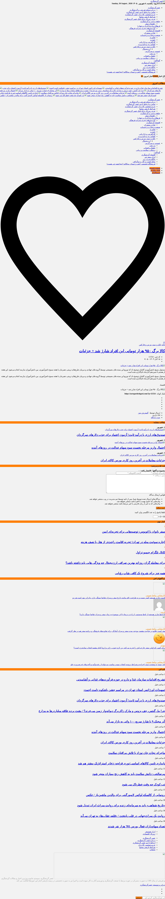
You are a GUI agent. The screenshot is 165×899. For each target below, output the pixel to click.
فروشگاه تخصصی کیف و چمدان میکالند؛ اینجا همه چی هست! (131, 72)
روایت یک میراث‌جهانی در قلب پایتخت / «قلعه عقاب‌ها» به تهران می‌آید (122, 815)
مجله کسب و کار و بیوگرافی (144, 70)
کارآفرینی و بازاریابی (147, 42)
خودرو (152, 40)
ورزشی (152, 54)
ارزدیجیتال (146, 49)
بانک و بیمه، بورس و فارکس (144, 47)
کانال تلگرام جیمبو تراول (150, 552)
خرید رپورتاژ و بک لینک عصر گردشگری (139, 19)
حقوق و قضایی (149, 56)
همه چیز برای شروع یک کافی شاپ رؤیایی (140, 573)
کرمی (162, 612)
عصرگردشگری (154, 8)
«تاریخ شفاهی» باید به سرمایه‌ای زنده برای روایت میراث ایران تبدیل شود (121, 805)
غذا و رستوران (149, 33)
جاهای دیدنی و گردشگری (150, 21)
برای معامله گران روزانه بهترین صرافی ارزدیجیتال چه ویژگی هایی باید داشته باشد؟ (115, 562)
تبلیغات (152, 850)
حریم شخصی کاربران (146, 845)
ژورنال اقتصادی (149, 834)
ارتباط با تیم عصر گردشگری (144, 843)
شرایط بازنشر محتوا (147, 17)
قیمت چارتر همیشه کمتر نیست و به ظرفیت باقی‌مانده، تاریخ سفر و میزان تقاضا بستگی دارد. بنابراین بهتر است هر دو (118, 598)
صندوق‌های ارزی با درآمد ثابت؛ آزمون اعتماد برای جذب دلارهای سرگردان (121, 434)
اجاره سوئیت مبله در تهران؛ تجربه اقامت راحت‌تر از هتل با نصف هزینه (123, 542)
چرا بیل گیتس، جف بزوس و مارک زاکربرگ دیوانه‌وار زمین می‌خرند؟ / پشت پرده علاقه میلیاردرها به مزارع (102, 91)
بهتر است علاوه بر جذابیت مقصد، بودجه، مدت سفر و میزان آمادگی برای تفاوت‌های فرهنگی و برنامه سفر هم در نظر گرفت (116, 631)
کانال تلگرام (155, 170)
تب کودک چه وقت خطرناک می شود (69, 95)
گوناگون (157, 60)
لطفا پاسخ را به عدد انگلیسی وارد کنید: (150, 512)
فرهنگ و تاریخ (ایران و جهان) (148, 26)
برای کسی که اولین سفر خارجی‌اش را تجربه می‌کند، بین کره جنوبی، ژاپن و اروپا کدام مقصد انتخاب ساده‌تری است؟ (119, 648)
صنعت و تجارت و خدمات (150, 35)
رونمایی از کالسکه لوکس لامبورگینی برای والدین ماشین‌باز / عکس (26, 95)
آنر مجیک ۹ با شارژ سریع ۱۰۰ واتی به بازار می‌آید (37, 91)
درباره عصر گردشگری (146, 840)
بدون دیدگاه (155, 417)
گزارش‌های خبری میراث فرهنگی (142, 28)
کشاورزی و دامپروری (146, 44)
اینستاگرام (156, 173)
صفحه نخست (154, 168)
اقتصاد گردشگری (153, 31)
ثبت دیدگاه (160, 508)
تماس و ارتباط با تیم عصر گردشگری (140, 12)
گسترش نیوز (143, 413)
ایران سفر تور (149, 65)
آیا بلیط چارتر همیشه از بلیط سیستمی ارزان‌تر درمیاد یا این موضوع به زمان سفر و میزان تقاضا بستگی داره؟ (122, 614)
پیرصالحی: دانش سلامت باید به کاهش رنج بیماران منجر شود (110, 95)
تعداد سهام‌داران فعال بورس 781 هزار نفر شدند (136, 826)
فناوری (152, 37)
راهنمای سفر (150, 24)
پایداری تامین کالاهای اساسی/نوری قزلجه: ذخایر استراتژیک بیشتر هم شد (121, 763)
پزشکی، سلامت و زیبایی (145, 58)
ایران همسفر (150, 832)
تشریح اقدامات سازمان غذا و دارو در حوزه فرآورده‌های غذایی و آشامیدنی (134, 88)
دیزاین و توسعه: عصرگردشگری (152, 885)
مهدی (163, 645)
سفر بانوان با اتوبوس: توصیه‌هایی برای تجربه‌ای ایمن (133, 531)
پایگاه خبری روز (149, 67)
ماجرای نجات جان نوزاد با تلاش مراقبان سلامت (60, 93)
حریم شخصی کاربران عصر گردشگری (140, 15)
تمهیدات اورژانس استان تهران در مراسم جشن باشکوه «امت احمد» (75, 88)
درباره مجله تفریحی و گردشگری (142, 10)
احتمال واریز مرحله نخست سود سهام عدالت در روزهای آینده (128, 447)
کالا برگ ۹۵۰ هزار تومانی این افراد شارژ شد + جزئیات (122, 351)
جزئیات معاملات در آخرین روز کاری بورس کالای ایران (103, 93)
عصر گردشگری (149, 838)
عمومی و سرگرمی (152, 51)
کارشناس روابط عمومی (155, 595)
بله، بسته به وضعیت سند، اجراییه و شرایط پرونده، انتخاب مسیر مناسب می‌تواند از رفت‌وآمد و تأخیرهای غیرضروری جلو (118, 664)
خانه (163, 345)
